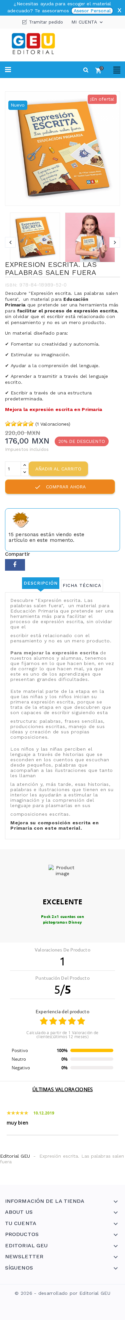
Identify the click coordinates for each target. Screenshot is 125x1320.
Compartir (15, 565)
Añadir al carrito (58, 468)
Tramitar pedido (46, 22)
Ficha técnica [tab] (82, 585)
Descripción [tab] (41, 583)
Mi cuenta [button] (87, 22)
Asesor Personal (92, 10)
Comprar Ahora (60, 487)
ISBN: (11, 285)
